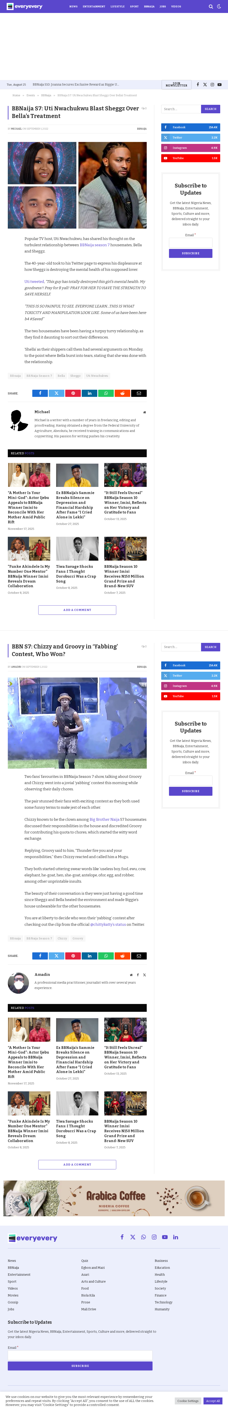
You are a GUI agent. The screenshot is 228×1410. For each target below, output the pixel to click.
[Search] (211, 7)
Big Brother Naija (105, 819)
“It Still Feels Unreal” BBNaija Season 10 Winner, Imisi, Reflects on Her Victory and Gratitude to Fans (125, 502)
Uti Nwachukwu (97, 375)
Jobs (163, 6)
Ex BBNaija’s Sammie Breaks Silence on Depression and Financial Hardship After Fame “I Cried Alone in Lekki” (75, 505)
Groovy (78, 938)
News (73, 6)
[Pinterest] (12, 270)
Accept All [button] (213, 1401)
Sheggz (75, 375)
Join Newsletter (176, 84)
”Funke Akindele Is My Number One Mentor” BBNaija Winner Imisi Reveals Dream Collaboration (29, 576)
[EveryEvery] (25, 6)
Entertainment (94, 6)
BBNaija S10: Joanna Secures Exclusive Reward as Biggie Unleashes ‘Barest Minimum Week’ (77, 84)
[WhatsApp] (12, 291)
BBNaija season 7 (95, 245)
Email (190, 235)
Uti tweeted (34, 281)
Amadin (16, 666)
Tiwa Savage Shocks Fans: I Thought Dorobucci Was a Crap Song (76, 573)
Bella (61, 375)
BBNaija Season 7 (39, 375)
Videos (176, 6)
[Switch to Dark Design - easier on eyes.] (218, 6)
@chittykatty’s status (108, 924)
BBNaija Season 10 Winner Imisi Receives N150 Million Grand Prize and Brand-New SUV (124, 576)
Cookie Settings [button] (188, 1401)
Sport (134, 6)
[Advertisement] (114, 46)
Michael (16, 128)
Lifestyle (118, 6)
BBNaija (149, 6)
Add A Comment (77, 610)
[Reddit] (12, 281)
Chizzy (62, 938)
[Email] (12, 301)
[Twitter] (12, 260)
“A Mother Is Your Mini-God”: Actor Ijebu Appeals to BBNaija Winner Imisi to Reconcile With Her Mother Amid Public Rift (28, 507)
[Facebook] (12, 250)
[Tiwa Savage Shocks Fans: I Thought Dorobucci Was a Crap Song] (77, 549)
